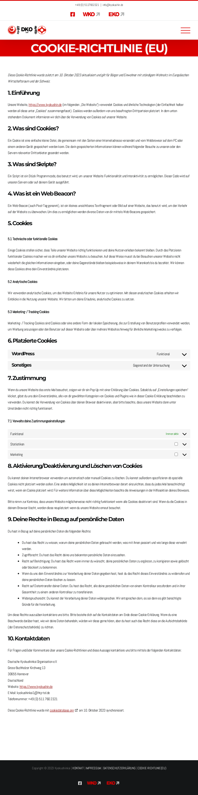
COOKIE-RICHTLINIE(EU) (151, 768)
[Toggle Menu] (186, 30)
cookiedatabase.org (61, 710)
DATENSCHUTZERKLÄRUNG (119, 768)
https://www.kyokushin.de (45, 104)
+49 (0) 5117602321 (87, 5)
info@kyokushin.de (113, 5)
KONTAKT (78, 768)
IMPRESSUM (93, 768)
